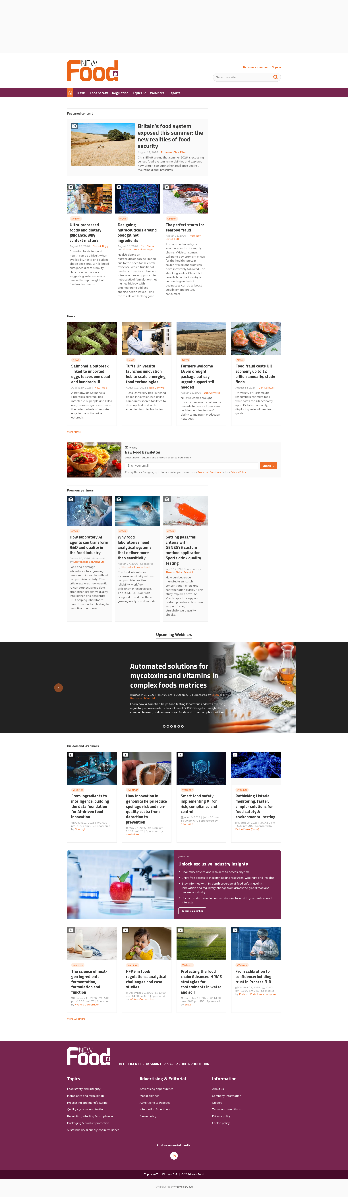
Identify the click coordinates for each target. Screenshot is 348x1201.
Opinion (75, 218)
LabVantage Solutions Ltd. (89, 561)
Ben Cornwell (157, 387)
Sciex (188, 1004)
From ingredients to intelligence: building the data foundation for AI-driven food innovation (90, 806)
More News (74, 431)
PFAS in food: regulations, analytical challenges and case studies (146, 979)
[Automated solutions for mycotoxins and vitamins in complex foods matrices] (175, 726)
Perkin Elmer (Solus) (247, 829)
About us (218, 1089)
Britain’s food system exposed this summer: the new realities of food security (170, 136)
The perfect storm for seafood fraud (185, 227)
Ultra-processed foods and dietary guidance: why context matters (85, 232)
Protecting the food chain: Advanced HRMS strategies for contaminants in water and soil (201, 981)
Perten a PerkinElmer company (257, 994)
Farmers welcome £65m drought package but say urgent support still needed (198, 376)
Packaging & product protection (88, 1123)
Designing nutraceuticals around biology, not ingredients (137, 232)
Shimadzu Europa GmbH (136, 567)
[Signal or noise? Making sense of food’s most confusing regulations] (171, 726)
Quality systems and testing (85, 1109)
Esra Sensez (148, 246)
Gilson (152, 694)
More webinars (76, 1018)
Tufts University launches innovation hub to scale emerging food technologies (146, 374)
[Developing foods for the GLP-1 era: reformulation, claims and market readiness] (182, 726)
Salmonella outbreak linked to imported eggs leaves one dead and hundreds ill (90, 374)
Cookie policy (221, 1123)
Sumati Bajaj (100, 246)
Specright (80, 829)
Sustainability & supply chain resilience (93, 1130)
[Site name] (92, 80)
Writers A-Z (169, 1174)
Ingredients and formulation (85, 1096)
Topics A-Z (151, 1174)
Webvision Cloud (183, 1186)
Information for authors (155, 1109)
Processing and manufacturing (87, 1102)
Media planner (149, 1096)
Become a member (255, 67)
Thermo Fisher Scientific (180, 572)
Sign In (276, 67)
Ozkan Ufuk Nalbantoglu (138, 249)
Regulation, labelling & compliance (90, 1116)
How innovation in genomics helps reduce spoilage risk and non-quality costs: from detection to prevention (146, 809)
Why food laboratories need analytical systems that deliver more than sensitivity (135, 547)
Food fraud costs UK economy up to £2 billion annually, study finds (255, 374)
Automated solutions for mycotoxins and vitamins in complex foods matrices (111, 675)
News (76, 359)
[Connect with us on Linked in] (174, 1156)
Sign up (267, 466)
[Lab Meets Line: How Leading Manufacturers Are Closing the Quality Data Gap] (168, 726)
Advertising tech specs (155, 1102)
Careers (217, 1102)
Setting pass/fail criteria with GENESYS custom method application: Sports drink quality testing (183, 550)
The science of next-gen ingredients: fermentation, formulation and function (89, 981)
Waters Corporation (87, 1004)
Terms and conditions (226, 1109)
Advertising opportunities (156, 1089)
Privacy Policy (238, 472)
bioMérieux (132, 834)
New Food (101, 387)
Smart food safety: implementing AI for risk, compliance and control (199, 804)
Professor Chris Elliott (174, 152)
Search (276, 76)
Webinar (78, 789)
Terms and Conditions (209, 472)
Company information (226, 1096)
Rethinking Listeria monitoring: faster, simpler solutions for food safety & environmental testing (255, 806)
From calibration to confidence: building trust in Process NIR (253, 976)
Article (123, 218)
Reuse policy (148, 1116)
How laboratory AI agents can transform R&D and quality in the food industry (89, 545)
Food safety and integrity (84, 1089)
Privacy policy (221, 1116)
